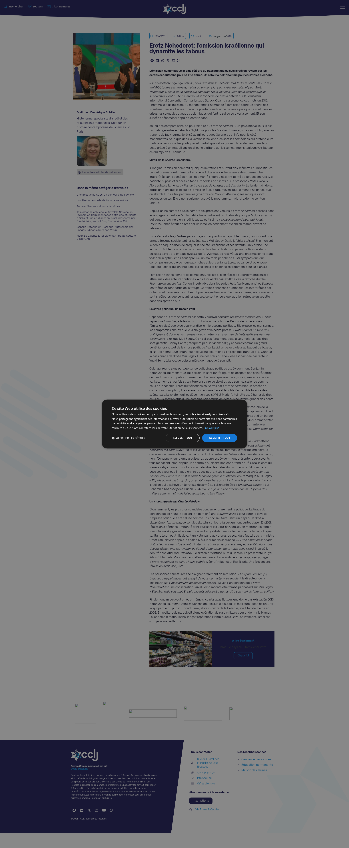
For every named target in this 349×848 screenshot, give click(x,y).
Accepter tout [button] (219, 438)
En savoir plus (211, 428)
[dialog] (174, 423)
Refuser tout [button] (182, 438)
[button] (128, 438)
